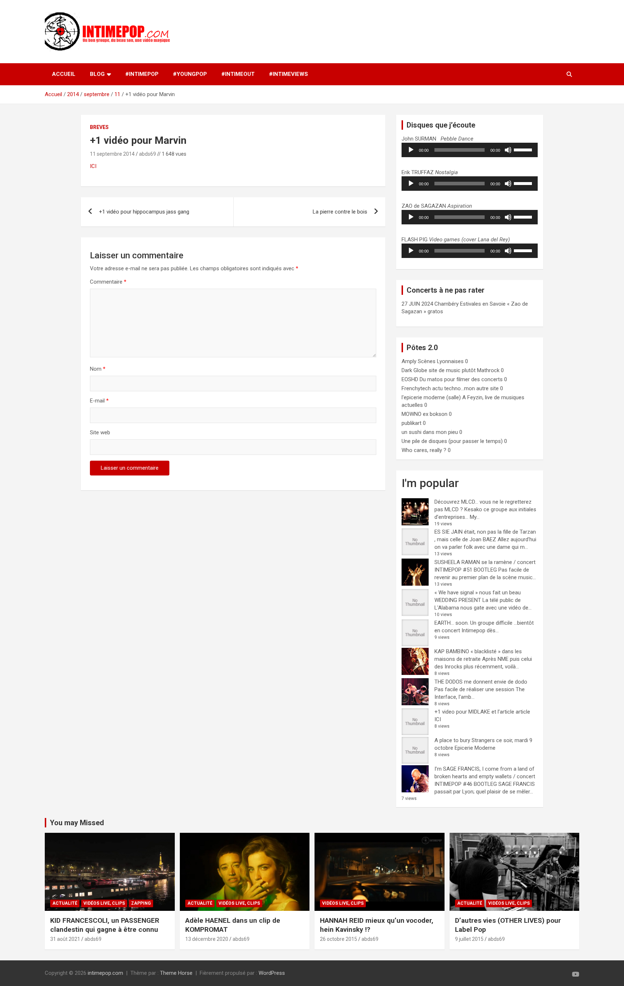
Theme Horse (176, 973)
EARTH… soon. (451, 623)
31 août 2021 (65, 939)
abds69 (147, 154)
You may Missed (77, 822)
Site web (100, 432)
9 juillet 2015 (469, 939)
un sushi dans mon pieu (430, 432)
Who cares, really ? (424, 450)
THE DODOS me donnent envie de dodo (480, 682)
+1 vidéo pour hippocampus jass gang (144, 211)
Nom (97, 369)
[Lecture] (411, 150)
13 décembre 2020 (206, 939)
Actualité (64, 903)
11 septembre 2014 (112, 154)
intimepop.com (105, 973)
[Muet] (508, 150)
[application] (470, 150)
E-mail (99, 400)
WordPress (272, 973)
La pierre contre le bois (340, 211)
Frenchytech (416, 388)
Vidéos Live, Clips (104, 903)
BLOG (97, 74)
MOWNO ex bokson (424, 414)
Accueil (63, 74)
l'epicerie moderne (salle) (431, 397)
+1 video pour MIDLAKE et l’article (474, 712)
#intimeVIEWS (288, 74)
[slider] (524, 149)
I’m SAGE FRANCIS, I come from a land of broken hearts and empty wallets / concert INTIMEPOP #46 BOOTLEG (484, 776)
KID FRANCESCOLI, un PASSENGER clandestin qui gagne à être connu (104, 925)
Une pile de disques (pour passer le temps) (452, 441)
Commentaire (108, 282)
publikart (411, 423)
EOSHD (410, 379)
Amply (409, 361)
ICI (93, 166)
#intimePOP (142, 74)
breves (99, 127)
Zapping (141, 903)
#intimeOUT (238, 74)
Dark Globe (414, 370)
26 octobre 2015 (338, 939)
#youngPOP (190, 74)
